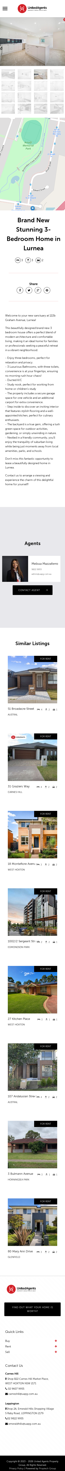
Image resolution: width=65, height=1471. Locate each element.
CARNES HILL (15, 792)
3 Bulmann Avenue (20, 1173)
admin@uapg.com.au (41, 574)
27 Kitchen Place (19, 1019)
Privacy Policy (16, 1468)
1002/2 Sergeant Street (23, 941)
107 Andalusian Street (22, 1096)
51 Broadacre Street (21, 708)
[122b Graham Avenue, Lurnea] (32, 41)
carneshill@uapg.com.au (23, 1393)
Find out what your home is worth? (32, 1309)
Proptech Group (47, 1468)
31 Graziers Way (18, 786)
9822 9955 (37, 569)
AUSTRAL (13, 714)
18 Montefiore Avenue (22, 863)
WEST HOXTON (16, 869)
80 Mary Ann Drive (20, 1251)
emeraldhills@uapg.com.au (24, 1423)
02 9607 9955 (16, 1388)
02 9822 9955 (15, 1418)
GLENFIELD (14, 1257)
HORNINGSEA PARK (18, 1179)
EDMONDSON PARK (19, 947)
